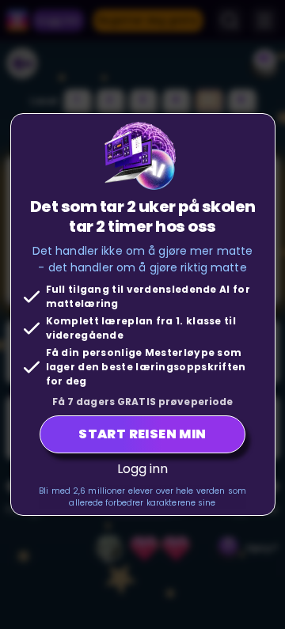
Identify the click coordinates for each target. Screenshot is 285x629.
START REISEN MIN (142, 434)
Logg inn (143, 469)
